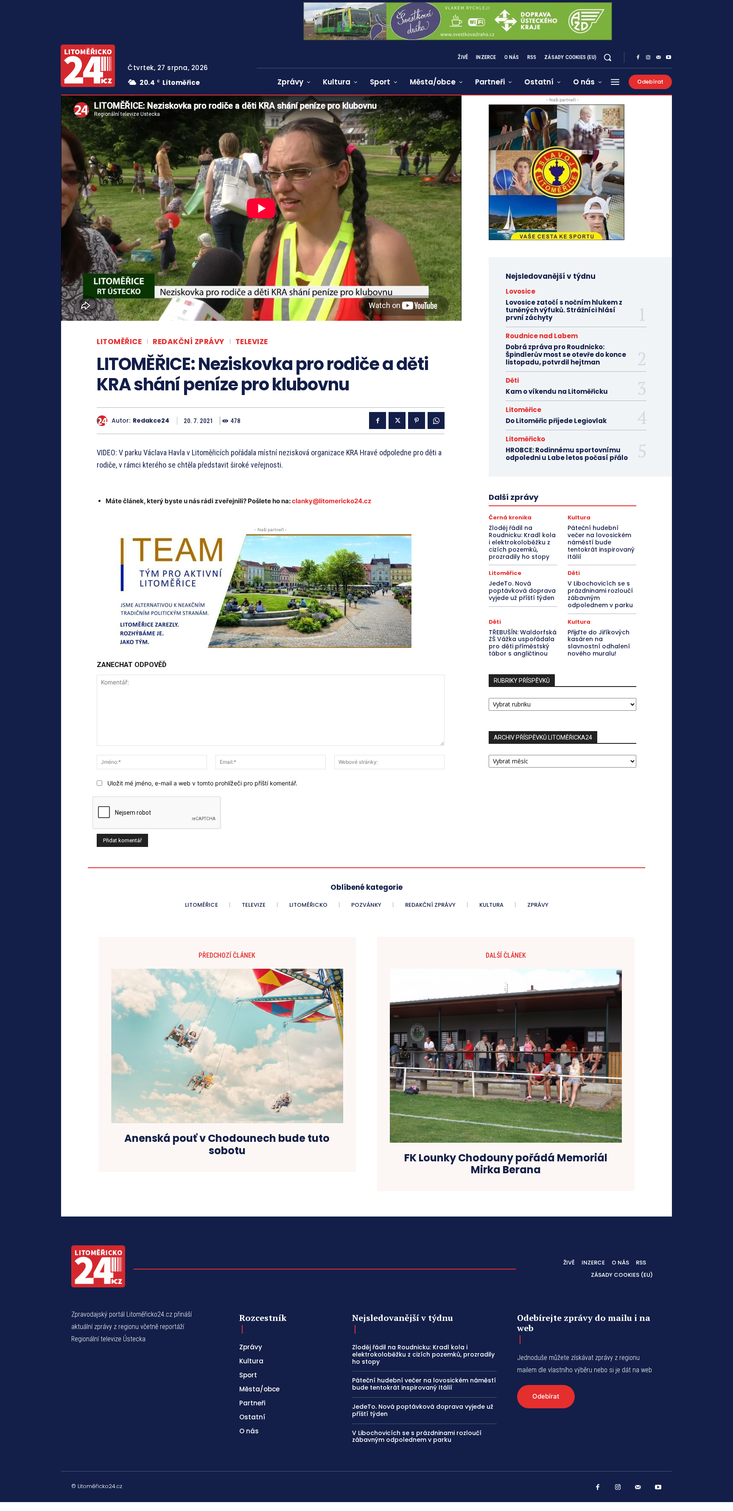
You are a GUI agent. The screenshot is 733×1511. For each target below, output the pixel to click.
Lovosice (520, 291)
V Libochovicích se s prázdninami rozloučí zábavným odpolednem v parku (600, 594)
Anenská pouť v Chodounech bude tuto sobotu (227, 1145)
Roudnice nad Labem (542, 336)
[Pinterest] (416, 420)
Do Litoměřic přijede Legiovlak (556, 420)
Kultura (579, 517)
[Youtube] (668, 58)
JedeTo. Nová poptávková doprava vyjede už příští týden (522, 590)
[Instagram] (648, 58)
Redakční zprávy (188, 341)
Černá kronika (510, 517)
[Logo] (88, 66)
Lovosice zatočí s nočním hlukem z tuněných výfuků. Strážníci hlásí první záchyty (564, 310)
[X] (397, 420)
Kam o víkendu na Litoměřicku (557, 391)
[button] (607, 57)
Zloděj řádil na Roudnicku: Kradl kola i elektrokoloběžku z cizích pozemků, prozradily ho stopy (522, 542)
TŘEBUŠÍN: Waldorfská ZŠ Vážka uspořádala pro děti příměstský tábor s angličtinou (523, 643)
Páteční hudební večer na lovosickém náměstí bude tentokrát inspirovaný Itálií (601, 542)
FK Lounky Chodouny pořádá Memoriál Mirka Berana (505, 1164)
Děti (512, 380)
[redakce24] (104, 420)
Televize (251, 341)
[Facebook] (638, 58)
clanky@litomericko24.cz (332, 501)
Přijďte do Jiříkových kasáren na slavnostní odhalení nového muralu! (599, 643)
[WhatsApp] (436, 420)
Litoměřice (119, 341)
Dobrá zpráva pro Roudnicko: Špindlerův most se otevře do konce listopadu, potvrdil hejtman (566, 354)
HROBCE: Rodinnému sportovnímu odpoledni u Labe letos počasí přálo (567, 454)
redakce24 (151, 420)
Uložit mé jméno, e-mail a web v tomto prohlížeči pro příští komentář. (202, 783)
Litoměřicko (525, 439)
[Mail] (658, 58)
